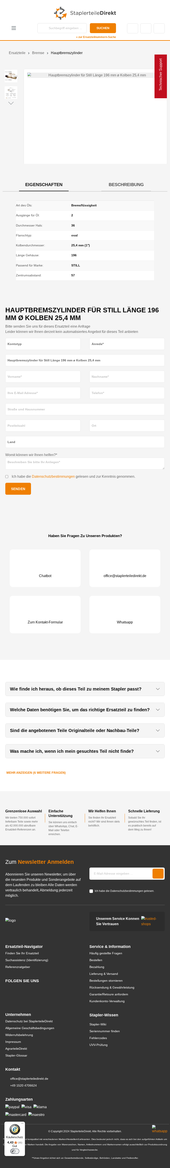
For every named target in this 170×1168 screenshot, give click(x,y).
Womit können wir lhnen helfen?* (31, 455)
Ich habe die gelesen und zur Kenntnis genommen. (73, 476)
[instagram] (7, 989)
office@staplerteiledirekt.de (29, 1078)
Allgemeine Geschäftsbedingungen (29, 1028)
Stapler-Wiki (97, 1024)
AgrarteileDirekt (16, 1048)
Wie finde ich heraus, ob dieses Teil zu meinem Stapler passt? (75, 689)
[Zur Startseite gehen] (85, 13)
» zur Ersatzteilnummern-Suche (96, 37)
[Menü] (22, 1124)
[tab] (43, 184)
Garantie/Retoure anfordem (108, 994)
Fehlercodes (98, 1038)
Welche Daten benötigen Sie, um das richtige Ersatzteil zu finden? (80, 709)
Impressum (13, 1041)
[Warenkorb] (159, 28)
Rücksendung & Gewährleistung (111, 987)
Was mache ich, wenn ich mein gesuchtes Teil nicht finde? (72, 751)
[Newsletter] (158, 874)
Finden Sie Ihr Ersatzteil (22, 953)
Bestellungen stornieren (106, 980)
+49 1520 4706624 (23, 1085)
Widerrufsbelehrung (19, 1035)
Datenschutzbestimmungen (53, 476)
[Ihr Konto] (145, 28)
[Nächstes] (11, 103)
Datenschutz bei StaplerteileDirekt (29, 1021)
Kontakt (132, 28)
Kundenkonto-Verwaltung (107, 1001)
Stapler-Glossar (16, 1055)
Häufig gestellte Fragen (105, 953)
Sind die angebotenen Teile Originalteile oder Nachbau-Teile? (74, 730)
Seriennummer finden (104, 1031)
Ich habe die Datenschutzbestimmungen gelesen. (124, 891)
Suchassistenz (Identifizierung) (26, 960)
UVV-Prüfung (98, 1045)
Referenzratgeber (17, 967)
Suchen (103, 28)
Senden (18, 489)
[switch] (14, 1151)
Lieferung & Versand (103, 974)
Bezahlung (96, 967)
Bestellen (95, 960)
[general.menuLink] (13, 28)
